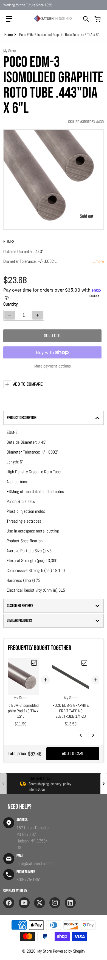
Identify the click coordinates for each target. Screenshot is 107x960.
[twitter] (39, 902)
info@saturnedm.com (34, 863)
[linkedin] (70, 902)
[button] (9, 18)
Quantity (10, 304)
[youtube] (24, 902)
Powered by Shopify (69, 951)
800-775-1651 (28, 879)
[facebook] (8, 902)
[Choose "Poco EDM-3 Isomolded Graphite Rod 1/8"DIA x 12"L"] (34, 663)
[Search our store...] (85, 18)
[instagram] (54, 902)
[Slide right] (93, 735)
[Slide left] (80, 735)
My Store (44, 951)
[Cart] (98, 19)
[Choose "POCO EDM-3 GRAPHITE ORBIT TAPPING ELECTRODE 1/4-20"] (84, 663)
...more (98, 261)
